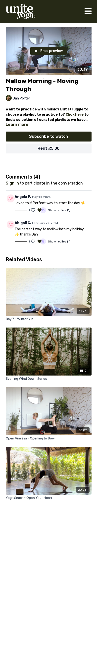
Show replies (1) (59, 210)
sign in (12, 183)
